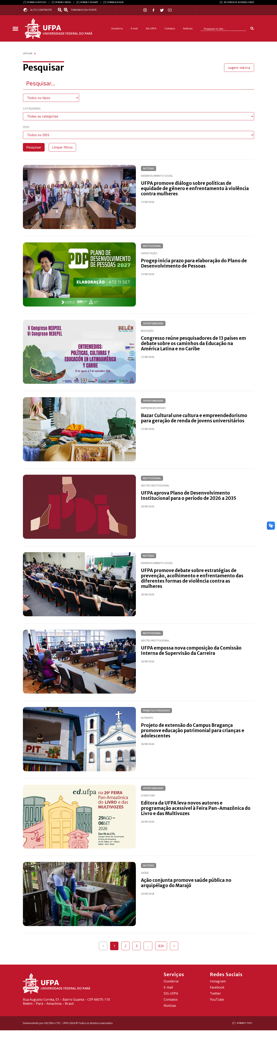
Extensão (147, 718)
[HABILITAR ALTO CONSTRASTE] (26, 10)
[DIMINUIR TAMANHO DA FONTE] (60, 10)
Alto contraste (41, 10)
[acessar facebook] (154, 10)
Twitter (215, 993)
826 (162, 945)
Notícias (187, 28)
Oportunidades (153, 323)
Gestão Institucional (155, 485)
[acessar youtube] (169, 10)
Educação (147, 330)
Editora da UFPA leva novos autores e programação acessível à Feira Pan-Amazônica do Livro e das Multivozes (195, 808)
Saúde (145, 873)
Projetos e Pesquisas (156, 710)
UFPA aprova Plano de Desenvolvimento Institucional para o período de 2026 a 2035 (188, 495)
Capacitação (149, 253)
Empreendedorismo (153, 408)
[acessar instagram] (145, 10)
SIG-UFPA (151, 28)
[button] (15, 28)
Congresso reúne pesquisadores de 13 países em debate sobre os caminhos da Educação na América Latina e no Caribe (193, 343)
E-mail (134, 28)
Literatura (148, 795)
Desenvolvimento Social (157, 175)
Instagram (218, 981)
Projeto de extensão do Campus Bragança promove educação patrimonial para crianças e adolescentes (192, 730)
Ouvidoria (117, 28)
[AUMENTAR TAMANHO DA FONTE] (67, 10)
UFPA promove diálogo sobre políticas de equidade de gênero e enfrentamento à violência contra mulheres (195, 188)
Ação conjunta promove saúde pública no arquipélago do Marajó (186, 882)
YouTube (217, 999)
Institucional (152, 246)
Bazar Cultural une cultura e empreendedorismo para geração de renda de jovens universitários (194, 418)
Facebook (217, 987)
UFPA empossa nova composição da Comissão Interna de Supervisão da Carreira (191, 650)
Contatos (169, 28)
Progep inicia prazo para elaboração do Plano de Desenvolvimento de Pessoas (194, 263)
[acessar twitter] (161, 10)
